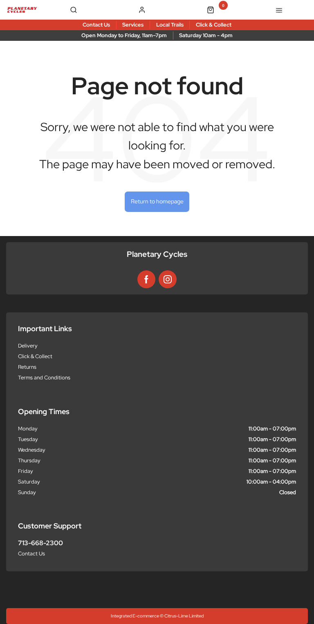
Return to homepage (157, 201)
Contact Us (31, 553)
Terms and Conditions (44, 377)
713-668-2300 (40, 543)
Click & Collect (35, 356)
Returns (27, 366)
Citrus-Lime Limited (184, 616)
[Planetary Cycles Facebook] (146, 279)
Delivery (28, 345)
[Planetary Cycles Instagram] (168, 279)
